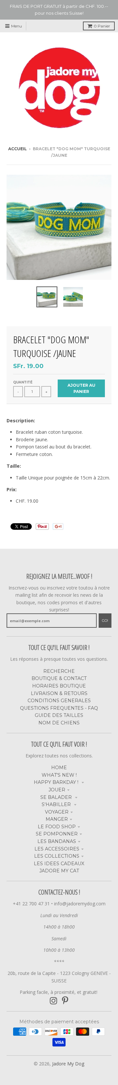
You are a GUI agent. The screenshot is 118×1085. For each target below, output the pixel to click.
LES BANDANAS (56, 841)
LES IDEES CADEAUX (59, 863)
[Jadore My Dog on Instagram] (53, 1001)
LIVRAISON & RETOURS (59, 693)
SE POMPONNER (57, 834)
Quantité (22, 382)
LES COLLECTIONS (56, 856)
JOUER (57, 790)
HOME (59, 767)
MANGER (57, 819)
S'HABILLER (57, 804)
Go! (105, 620)
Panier (102, 26)
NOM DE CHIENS (59, 723)
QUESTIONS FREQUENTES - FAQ (59, 708)
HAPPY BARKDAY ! (57, 782)
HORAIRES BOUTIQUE (59, 686)
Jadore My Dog (68, 1064)
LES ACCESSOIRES (56, 849)
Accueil (17, 148)
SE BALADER (56, 797)
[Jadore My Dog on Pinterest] (65, 1001)
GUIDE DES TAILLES (59, 715)
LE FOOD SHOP (57, 827)
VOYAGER (57, 812)
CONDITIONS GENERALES (59, 701)
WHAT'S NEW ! (59, 775)
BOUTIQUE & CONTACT (59, 678)
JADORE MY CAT (59, 871)
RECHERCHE (59, 671)
